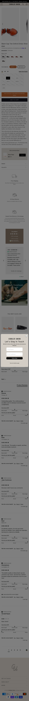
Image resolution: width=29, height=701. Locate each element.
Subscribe (14, 358)
